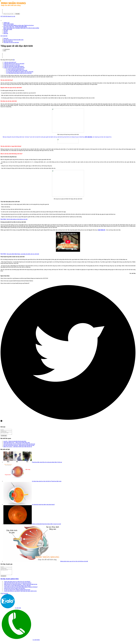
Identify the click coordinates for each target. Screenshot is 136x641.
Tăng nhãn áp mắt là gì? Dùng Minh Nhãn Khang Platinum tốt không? (20, 587)
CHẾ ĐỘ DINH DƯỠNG (33, 28)
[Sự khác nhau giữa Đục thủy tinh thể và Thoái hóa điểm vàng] (17, 481)
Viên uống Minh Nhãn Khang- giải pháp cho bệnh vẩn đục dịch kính (23, 254)
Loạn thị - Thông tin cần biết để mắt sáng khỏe (14, 441)
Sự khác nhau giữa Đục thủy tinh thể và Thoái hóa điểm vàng (46, 481)
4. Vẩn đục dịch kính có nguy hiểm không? (13, 66)
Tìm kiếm (17, 13)
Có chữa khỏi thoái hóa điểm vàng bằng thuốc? (43, 504)
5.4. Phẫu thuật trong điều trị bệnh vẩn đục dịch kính (19, 73)
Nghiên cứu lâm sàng (18, 25)
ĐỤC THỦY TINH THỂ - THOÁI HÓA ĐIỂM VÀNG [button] (15, 26)
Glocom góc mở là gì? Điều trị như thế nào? (14, 588)
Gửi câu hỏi (3, 575)
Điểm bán (5, 33)
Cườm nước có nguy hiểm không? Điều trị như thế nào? (17, 585)
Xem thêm (15, 579)
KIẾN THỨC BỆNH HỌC (9, 28)
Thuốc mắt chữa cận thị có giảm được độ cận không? (16, 581)
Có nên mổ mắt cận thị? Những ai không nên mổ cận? (16, 589)
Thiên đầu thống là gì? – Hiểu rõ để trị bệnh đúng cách (16, 442)
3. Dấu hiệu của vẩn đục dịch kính (11, 65)
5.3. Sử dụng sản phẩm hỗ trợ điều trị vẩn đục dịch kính (19, 71)
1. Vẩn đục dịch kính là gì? (9, 62)
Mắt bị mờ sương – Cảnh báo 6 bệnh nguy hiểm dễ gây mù (17, 446)
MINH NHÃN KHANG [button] (8, 24)
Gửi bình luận (3, 435)
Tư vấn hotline (36, 639)
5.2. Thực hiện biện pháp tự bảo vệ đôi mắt (16, 70)
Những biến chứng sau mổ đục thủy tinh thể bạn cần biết (74, 561)
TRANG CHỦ (6, 22)
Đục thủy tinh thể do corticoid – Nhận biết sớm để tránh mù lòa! (18, 445)
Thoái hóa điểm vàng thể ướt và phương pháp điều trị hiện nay (47, 462)
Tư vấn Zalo (18, 608)
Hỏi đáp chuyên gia (6, 579)
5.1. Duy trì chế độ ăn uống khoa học (15, 69)
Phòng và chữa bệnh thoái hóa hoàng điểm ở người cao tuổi (46, 524)
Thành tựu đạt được (29, 25)
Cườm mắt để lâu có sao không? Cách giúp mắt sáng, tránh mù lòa (20, 591)
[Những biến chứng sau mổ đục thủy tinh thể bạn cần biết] (31, 561)
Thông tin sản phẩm (8, 25)
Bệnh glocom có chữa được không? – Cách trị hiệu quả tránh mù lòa (20, 584)
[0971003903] (4, 593)
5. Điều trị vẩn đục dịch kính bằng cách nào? (14, 67)
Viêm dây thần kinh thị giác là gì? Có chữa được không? (17, 583)
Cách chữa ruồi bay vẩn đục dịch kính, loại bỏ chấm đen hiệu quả (19, 444)
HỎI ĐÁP (5, 30)
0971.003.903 (4, 16)
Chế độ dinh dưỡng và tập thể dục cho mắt (17, 219)
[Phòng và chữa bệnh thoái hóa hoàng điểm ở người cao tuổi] (17, 524)
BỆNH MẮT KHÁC (7, 29)
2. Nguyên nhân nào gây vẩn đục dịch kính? (13, 63)
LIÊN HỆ (5, 32)
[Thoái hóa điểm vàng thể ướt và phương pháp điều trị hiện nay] (17, 462)
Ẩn (13, 59)
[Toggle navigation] (1, 20)
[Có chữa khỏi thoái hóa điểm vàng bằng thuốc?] (17, 504)
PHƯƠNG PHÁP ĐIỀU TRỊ (21, 28)
